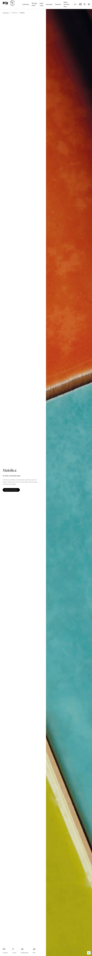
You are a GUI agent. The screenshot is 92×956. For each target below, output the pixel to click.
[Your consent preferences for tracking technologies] (89, 953)
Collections (25, 4)
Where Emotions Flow (67, 4)
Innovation (49, 4)
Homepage (6, 13)
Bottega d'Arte (34, 4)
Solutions (58, 4)
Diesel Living (41, 4)
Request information (11, 490)
